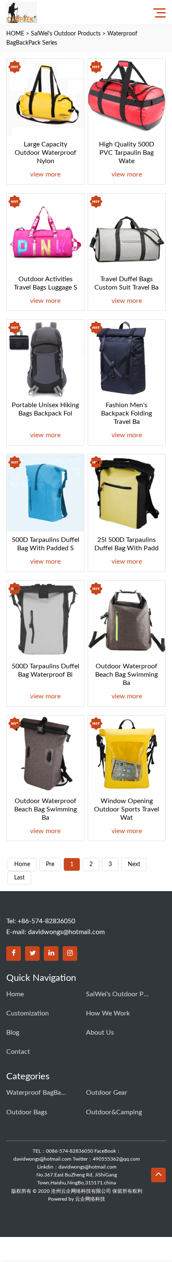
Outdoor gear (106, 1092)
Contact (18, 1051)
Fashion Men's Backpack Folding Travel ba (126, 413)
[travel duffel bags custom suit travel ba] (126, 232)
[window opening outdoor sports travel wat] (126, 754)
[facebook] (13, 953)
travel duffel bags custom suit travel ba (126, 283)
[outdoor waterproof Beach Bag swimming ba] (126, 619)
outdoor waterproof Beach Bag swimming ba (126, 674)
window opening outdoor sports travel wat (126, 809)
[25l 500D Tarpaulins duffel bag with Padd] (126, 493)
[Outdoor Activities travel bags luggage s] (45, 232)
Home (15, 994)
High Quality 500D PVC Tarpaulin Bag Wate (126, 152)
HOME (15, 34)
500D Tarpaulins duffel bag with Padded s (45, 544)
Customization (27, 1013)
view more (45, 174)
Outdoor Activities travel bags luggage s (45, 283)
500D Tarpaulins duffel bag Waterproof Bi (45, 670)
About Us (100, 1032)
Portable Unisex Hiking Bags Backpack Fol (45, 409)
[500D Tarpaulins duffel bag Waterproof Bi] (45, 619)
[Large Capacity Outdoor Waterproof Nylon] (45, 97)
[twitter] (32, 953)
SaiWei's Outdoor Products (66, 34)
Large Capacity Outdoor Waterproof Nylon (45, 152)
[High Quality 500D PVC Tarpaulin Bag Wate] (126, 97)
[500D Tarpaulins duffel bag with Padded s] (45, 493)
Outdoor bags (26, 1112)
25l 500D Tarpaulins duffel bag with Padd (126, 544)
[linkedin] (51, 953)
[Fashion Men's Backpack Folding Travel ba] (126, 358)
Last (19, 878)
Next (134, 864)
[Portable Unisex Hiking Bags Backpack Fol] (45, 358)
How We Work (108, 1013)
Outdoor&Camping (114, 1112)
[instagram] (70, 953)
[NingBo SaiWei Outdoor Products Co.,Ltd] (21, 12)
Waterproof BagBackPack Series (37, 1092)
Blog (12, 1032)
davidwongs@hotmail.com (66, 932)
